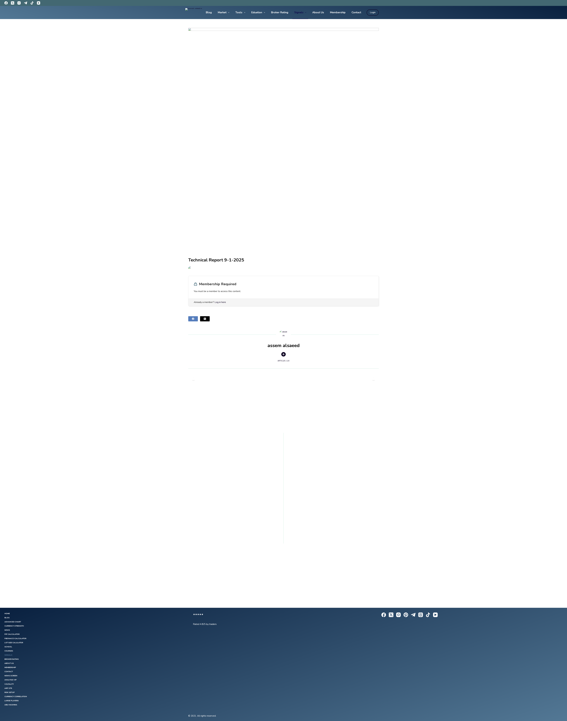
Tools (238, 12)
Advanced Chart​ (12, 622)
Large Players (11, 701)
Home (7, 613)
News (7, 630)
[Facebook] (6, 3)
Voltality (9, 684)
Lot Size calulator (13, 643)
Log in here (220, 302)
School (8, 647)
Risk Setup (9, 692)
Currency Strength (14, 626)
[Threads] (420, 614)
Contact (356, 12)
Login (372, 12)
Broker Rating (279, 12)
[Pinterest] (406, 614)
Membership (338, 12)
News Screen (10, 676)
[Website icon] (283, 354)
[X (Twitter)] (12, 3)
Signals (298, 12)
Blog (209, 12)
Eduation (256, 12)
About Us (318, 12)
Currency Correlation (15, 696)
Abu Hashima (10, 705)
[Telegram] (25, 3)
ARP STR (8, 688)
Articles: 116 (283, 361)
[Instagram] (19, 3)
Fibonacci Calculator (15, 638)
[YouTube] (38, 3)
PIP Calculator (11, 634)
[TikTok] (32, 3)
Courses (8, 651)
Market (222, 12)
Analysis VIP (10, 680)
